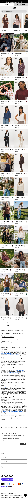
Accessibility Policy (6, 497)
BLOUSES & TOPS (6, 333)
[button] (26, 8)
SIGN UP (23, 444)
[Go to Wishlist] (22, 8)
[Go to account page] (24, 8)
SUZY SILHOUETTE (6, 341)
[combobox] (14, 11)
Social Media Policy (18, 497)
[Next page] (25, 324)
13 (20, 324)
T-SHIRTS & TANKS (17, 333)
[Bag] (26, 8)
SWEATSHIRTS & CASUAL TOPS (9, 338)
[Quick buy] (12, 50)
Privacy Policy (4, 495)
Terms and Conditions (16, 495)
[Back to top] (25, 495)
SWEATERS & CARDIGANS (8, 336)
